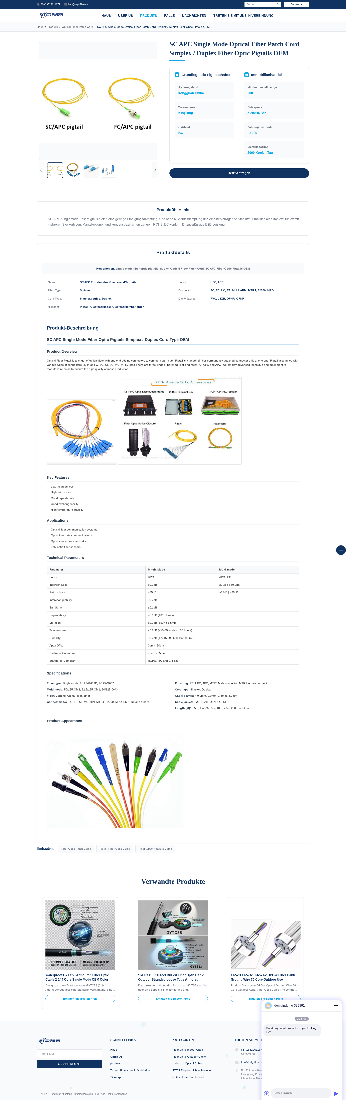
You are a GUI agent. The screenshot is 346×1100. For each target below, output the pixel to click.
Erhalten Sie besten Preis (80, 998)
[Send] (336, 1093)
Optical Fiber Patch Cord (77, 26)
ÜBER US (125, 15)
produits (148, 15)
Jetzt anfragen (239, 173)
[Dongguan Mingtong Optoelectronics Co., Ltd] (51, 18)
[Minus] (336, 1005)
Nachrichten (194, 15)
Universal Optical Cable (187, 1063)
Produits (52, 26)
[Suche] (278, 4)
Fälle (169, 15)
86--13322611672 (50, 4)
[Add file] (267, 1093)
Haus (106, 15)
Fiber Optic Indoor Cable (188, 1049)
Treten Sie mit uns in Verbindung (243, 15)
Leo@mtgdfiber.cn (78, 4)
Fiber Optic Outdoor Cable (189, 1056)
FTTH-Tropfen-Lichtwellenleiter (192, 1070)
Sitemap (115, 1077)
